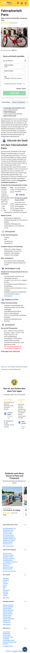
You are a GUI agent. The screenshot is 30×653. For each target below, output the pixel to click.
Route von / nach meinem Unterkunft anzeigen (14, 367)
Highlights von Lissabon (9, 540)
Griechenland (6, 590)
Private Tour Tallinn (7, 533)
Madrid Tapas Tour (7, 543)
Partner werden (7, 635)
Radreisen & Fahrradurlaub (9, 642)
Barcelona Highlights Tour (9, 528)
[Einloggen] (22, 3)
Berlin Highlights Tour (8, 530)
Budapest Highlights (8, 542)
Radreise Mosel (6, 622)
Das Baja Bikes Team (8, 637)
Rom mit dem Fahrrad (8, 535)
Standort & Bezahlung (18, 102)
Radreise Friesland (7, 612)
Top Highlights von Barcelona (10, 562)
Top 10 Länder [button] (6, 574)
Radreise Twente (7, 617)
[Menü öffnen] (26, 3)
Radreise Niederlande (8, 605)
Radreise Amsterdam (8, 606)
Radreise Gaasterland (8, 610)
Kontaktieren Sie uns (8, 646)
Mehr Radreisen (7, 624)
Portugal (5, 595)
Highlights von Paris (8, 531)
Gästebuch (5, 643)
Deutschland (6, 580)
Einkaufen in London (8, 567)
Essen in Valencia (7, 563)
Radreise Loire (6, 620)
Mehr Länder (6, 597)
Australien (5, 593)
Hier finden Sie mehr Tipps (9, 571)
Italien (4, 587)
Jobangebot (6, 638)
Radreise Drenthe (7, 608)
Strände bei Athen (7, 553)
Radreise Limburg (7, 615)
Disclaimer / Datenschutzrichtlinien (14, 651)
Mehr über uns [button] (6, 628)
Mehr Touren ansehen (8, 546)
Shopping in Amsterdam (9, 558)
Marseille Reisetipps (8, 560)
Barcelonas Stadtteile (8, 555)
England (5, 581)
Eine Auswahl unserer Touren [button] (10, 524)
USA (4, 588)
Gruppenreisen (6, 631)
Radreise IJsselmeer (8, 613)
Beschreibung (6, 102)
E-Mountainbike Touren (8, 640)
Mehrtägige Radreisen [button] (8, 601)
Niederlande (6, 578)
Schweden (5, 592)
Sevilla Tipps (6, 565)
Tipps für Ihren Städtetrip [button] (9, 549)
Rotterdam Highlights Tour (9, 538)
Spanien (5, 585)
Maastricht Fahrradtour (9, 536)
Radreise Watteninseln (8, 618)
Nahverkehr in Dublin (8, 556)
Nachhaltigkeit (6, 633)
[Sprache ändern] (18, 3)
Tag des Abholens (8, 61)
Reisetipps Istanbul (7, 568)
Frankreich (5, 583)
